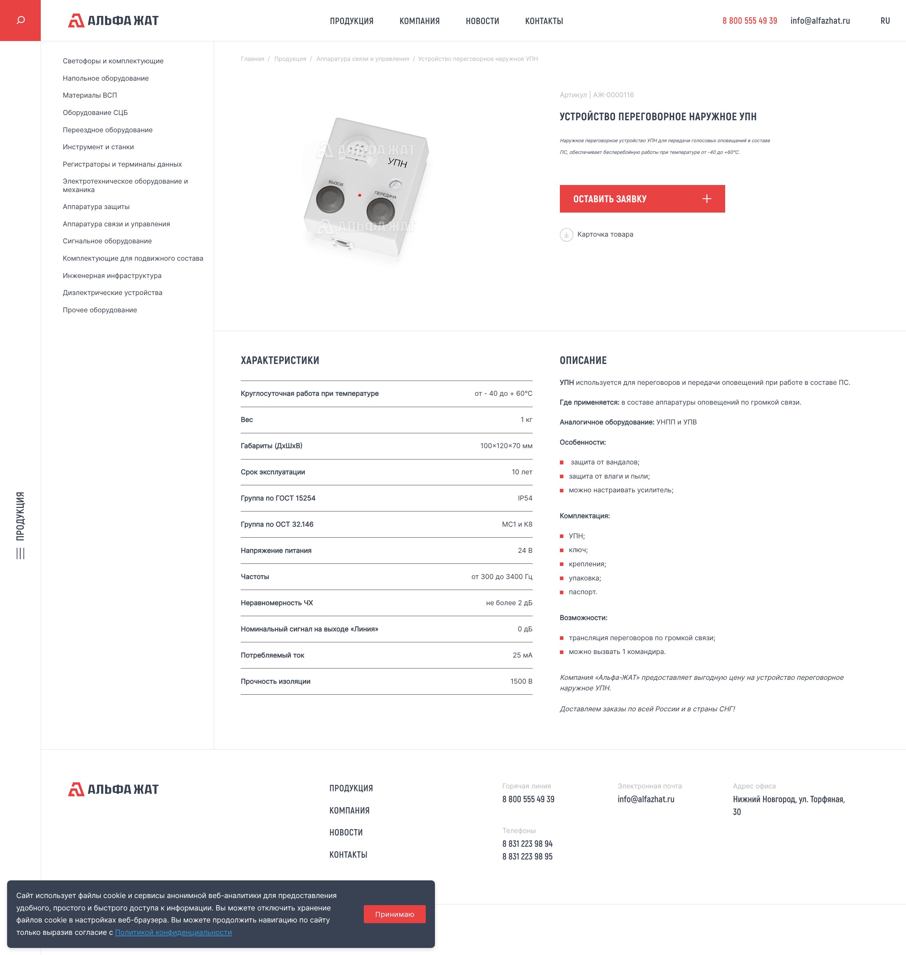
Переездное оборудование (108, 130)
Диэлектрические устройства (113, 292)
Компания (420, 20)
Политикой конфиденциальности (173, 932)
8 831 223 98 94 (528, 843)
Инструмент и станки (98, 147)
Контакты (544, 20)
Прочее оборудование (100, 310)
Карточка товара (605, 234)
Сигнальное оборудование (107, 241)
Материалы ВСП (90, 95)
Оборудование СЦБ (95, 112)
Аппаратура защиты (96, 206)
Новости (482, 20)
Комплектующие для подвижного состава (133, 258)
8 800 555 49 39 (750, 20)
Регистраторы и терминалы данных (122, 164)
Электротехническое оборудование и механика (125, 185)
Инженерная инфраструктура (112, 275)
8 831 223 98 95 (528, 856)
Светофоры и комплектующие (113, 61)
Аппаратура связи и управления (116, 224)
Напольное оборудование (106, 78)
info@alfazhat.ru (820, 20)
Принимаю (394, 914)
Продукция (352, 20)
